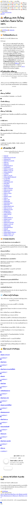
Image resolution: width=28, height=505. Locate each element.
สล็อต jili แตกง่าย (8, 207)
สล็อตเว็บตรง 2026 (14, 494)
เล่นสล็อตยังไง (7, 167)
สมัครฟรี (2, 13)
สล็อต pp (6, 194)
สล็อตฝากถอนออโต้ (8, 168)
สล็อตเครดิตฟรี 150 (8, 217)
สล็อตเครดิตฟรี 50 (8, 172)
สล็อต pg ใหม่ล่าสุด (8, 188)
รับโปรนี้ (8, 468)
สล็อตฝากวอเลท (7, 196)
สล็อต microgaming (8, 190)
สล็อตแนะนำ (15, 495)
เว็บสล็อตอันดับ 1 (8, 212)
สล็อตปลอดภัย (7, 225)
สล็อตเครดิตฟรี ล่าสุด (9, 206)
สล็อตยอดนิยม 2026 (8, 181)
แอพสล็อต (6, 173)
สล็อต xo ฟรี (7, 199)
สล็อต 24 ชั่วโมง (7, 214)
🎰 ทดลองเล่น (11, 30)
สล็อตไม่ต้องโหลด (8, 203)
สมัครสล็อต (6, 183)
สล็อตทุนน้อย (7, 201)
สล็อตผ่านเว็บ (7, 191)
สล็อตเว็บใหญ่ (7, 211)
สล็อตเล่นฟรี (7, 204)
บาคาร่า (23, 66)
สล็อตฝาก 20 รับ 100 (8, 224)
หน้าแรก (2, 494)
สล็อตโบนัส (7, 494)
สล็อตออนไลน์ (7, 159)
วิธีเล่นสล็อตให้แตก (8, 227)
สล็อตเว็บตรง (22, 495)
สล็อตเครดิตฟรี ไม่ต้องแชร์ (10, 177)
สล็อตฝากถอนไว (8, 219)
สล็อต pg (17, 63)
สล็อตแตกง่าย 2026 (8, 209)
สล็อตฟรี (6, 229)
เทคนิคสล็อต (7, 186)
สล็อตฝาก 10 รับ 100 (8, 170)
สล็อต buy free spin (8, 175)
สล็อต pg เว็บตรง (8, 193)
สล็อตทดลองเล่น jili (7, 495)
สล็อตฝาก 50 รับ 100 (8, 235)
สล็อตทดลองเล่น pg (8, 165)
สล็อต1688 (6, 164)
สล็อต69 (6, 216)
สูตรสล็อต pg (7, 185)
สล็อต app (6, 162)
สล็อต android (7, 230)
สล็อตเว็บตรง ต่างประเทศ (9, 157)
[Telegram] (1, 502)
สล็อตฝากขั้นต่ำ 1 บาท (9, 233)
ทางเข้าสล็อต (7, 178)
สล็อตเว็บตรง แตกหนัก (9, 160)
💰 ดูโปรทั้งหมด (4, 30)
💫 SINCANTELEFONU (6, 12)
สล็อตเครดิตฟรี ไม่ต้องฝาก (10, 232)
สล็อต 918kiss (7, 220)
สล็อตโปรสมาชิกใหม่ (9, 222)
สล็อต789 (6, 155)
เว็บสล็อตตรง (7, 180)
